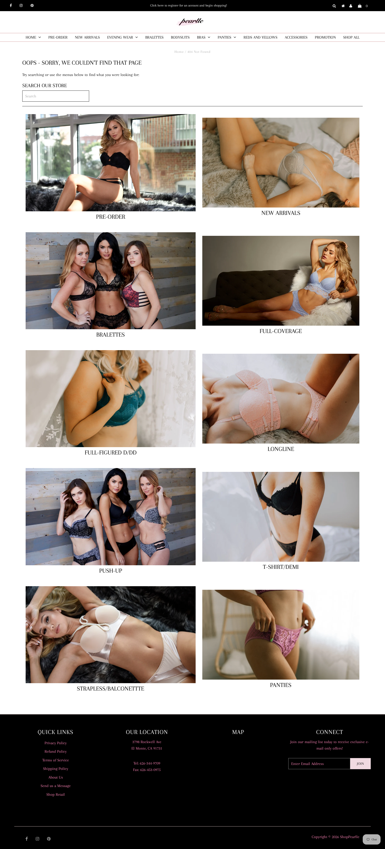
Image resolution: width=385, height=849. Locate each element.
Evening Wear (120, 37)
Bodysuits (180, 37)
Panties (224, 37)
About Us (55, 777)
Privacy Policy (56, 743)
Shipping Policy (55, 768)
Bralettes (154, 37)
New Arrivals (87, 37)
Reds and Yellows (260, 37)
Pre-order (58, 37)
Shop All (351, 37)
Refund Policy (56, 751)
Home (31, 37)
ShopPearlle (349, 837)
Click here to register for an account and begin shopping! (188, 5)
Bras (201, 37)
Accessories (296, 37)
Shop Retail (55, 794)
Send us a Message (56, 785)
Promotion (325, 37)
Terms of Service (55, 760)
